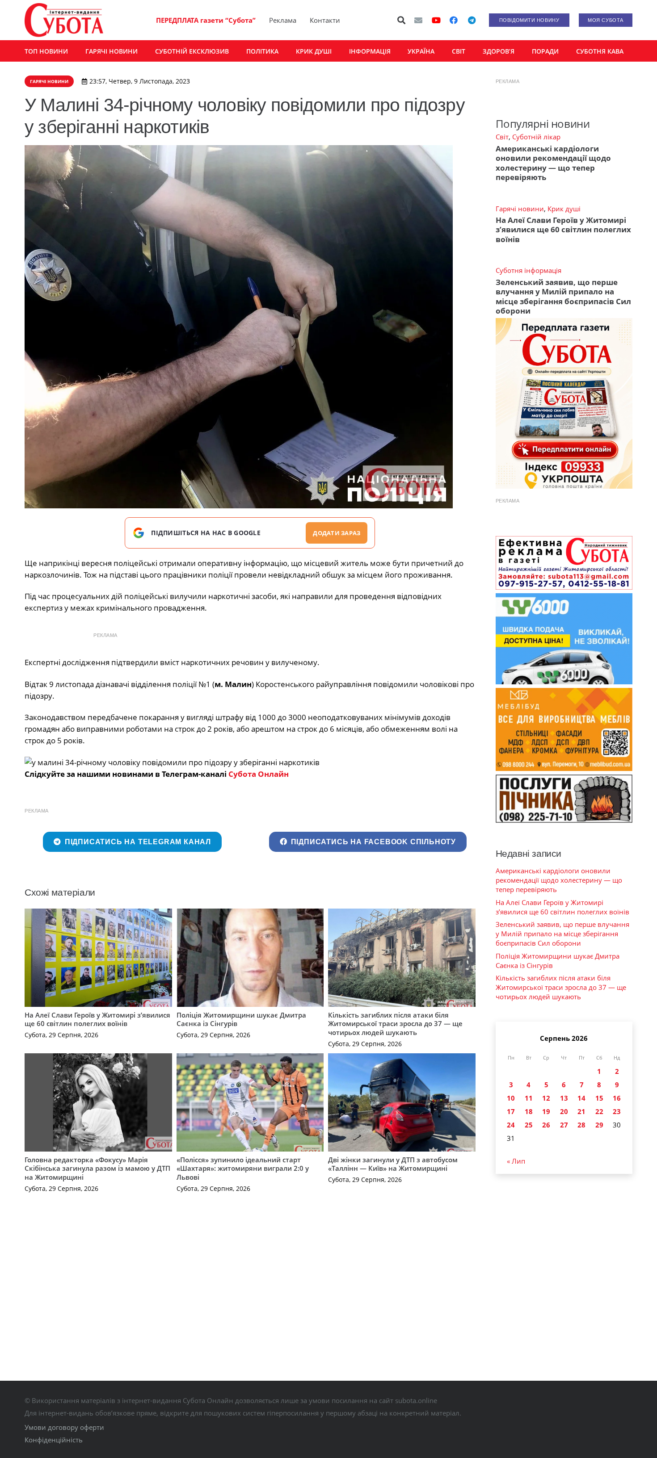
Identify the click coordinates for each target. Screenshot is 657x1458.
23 (617, 1111)
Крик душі (564, 208)
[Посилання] (64, 20)
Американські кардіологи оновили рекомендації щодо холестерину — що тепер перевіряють (553, 162)
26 (546, 1124)
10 (511, 1098)
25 (529, 1124)
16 (617, 1098)
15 (599, 1098)
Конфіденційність (54, 1439)
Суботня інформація (528, 270)
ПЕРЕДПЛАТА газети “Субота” (206, 20)
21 (581, 1111)
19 (546, 1111)
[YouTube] (436, 20)
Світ (502, 136)
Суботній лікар (536, 136)
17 (511, 1111)
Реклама (282, 20)
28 (581, 1124)
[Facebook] (454, 20)
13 (564, 1098)
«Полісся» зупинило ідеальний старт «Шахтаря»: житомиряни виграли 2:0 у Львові (243, 1168)
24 (511, 1124)
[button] (402, 20)
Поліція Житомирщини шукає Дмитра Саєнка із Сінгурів (241, 1019)
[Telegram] (471, 20)
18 (529, 1111)
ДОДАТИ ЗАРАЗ (336, 533)
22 (599, 1111)
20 (564, 1111)
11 (529, 1098)
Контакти (325, 20)
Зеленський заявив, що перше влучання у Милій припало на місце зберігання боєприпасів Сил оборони (563, 296)
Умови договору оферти (64, 1427)
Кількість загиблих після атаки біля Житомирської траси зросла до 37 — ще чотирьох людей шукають (395, 1023)
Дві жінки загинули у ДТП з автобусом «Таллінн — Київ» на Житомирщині (393, 1164)
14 (581, 1098)
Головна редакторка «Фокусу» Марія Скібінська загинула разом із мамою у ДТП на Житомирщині (97, 1168)
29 (599, 1124)
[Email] (418, 20)
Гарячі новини (520, 208)
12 (546, 1098)
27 (564, 1124)
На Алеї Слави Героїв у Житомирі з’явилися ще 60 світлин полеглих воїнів (97, 1019)
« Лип (516, 1160)
